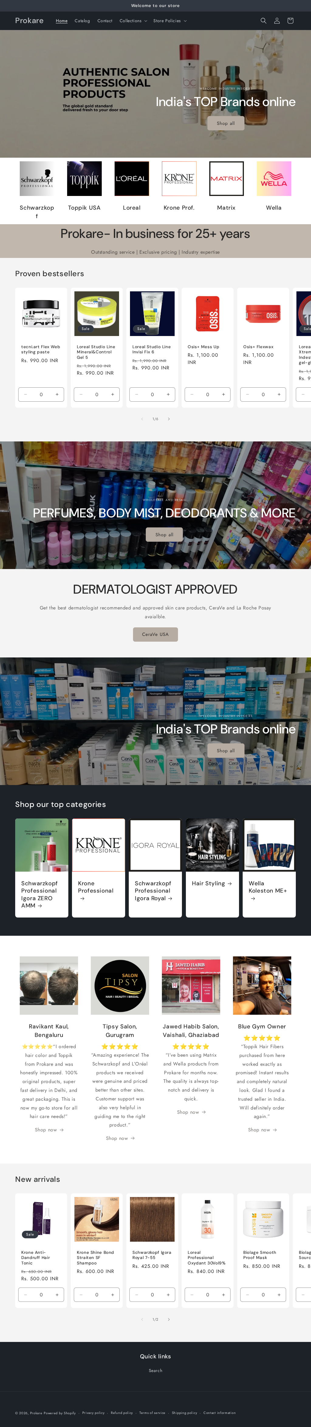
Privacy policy (93, 1412)
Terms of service (152, 1412)
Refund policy (122, 1412)
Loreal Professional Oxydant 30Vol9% (206, 1258)
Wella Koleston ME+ (268, 887)
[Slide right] (169, 419)
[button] (133, 20)
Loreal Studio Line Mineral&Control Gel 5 (96, 352)
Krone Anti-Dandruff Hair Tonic (35, 1258)
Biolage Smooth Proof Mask (259, 1255)
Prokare (36, 1413)
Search (155, 1370)
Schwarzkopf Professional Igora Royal (153, 891)
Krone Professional (96, 887)
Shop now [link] (46, 1129)
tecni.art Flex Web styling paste (40, 349)
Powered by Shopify (60, 1413)
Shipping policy (184, 1412)
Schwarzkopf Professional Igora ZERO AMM (39, 894)
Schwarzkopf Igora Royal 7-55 (152, 1255)
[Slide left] (142, 419)
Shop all (226, 123)
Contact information (219, 1412)
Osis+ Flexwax (258, 346)
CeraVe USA (155, 634)
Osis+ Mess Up (203, 346)
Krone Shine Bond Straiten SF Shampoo (95, 1258)
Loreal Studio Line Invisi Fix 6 (151, 349)
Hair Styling (208, 883)
